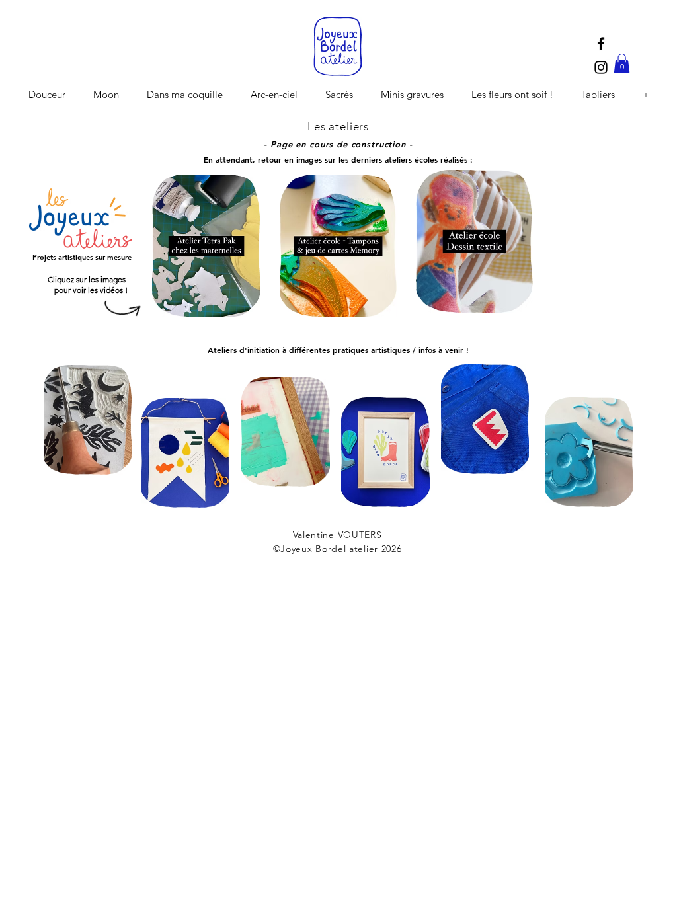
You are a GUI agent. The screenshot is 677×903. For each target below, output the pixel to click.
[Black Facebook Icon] (601, 43)
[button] (622, 63)
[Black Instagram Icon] (601, 67)
